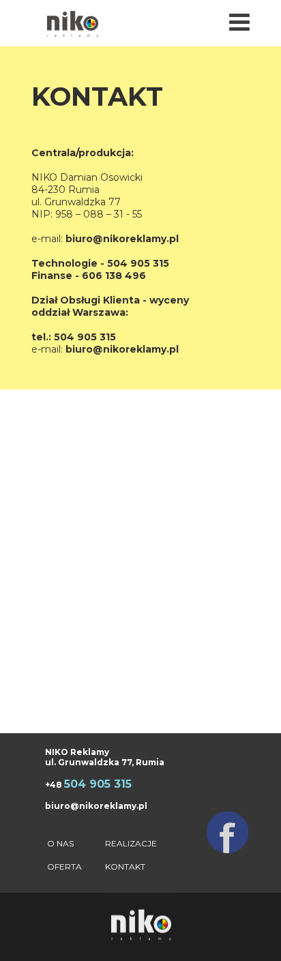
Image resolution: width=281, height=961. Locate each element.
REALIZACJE (131, 843)
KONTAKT (125, 866)
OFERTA (64, 866)
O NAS (60, 843)
